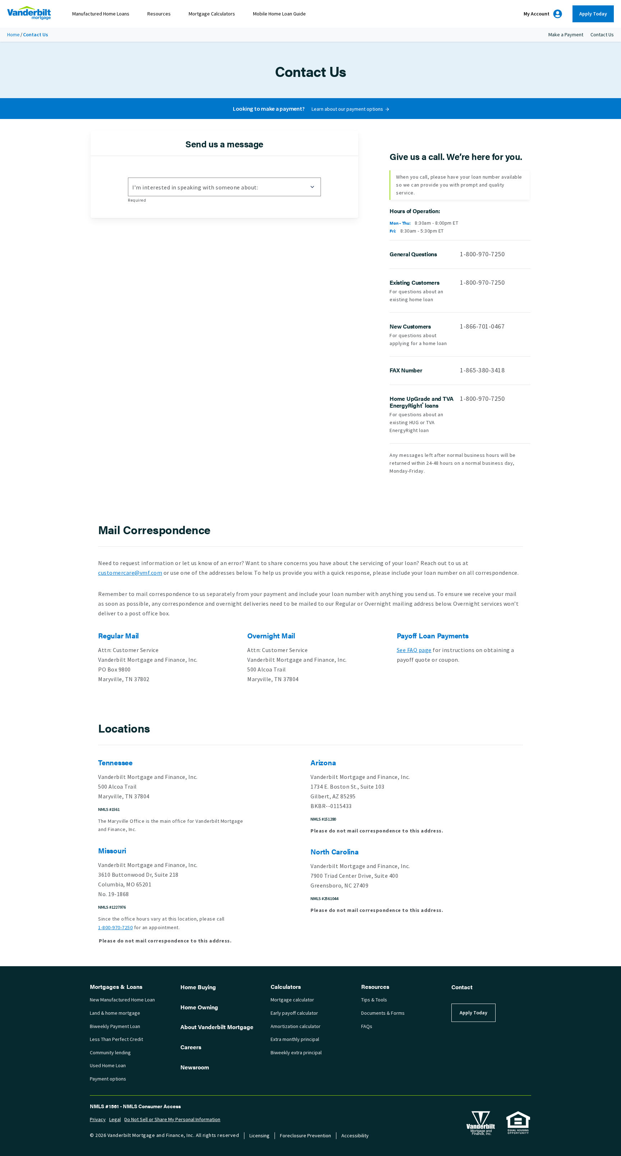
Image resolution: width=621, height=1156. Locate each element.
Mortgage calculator (292, 999)
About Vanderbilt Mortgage (216, 1027)
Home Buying (198, 987)
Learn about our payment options (347, 109)
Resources (159, 13)
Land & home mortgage (115, 1013)
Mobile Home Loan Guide (279, 13)
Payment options (108, 1078)
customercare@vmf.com (130, 573)
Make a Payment (565, 35)
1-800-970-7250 (482, 254)
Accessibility (355, 1135)
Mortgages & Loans (116, 986)
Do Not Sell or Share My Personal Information (172, 1119)
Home (13, 34)
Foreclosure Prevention (305, 1135)
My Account (536, 13)
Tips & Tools (374, 999)
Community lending (110, 1052)
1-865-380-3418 (482, 370)
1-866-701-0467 (482, 326)
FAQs (366, 1026)
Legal (115, 1119)
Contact (462, 987)
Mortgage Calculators (212, 13)
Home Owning (199, 1007)
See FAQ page (414, 650)
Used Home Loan (108, 1065)
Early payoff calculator (294, 1013)
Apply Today (593, 13)
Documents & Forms (383, 1013)
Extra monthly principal (295, 1039)
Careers (190, 1047)
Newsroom (194, 1067)
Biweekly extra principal (296, 1052)
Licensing (259, 1135)
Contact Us (602, 35)
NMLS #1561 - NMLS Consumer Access (135, 1106)
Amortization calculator (296, 1026)
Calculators (286, 986)
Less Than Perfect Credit (116, 1039)
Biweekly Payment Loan (115, 1026)
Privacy (98, 1119)
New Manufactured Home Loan (122, 999)
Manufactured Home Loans (100, 13)
